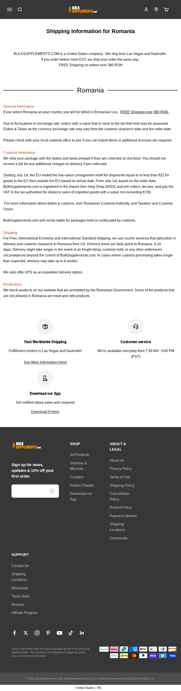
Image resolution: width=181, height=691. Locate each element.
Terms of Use (120, 477)
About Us (117, 460)
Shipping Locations (117, 527)
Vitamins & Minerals (78, 466)
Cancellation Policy (120, 496)
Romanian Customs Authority (106, 203)
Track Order (20, 596)
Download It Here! (45, 412)
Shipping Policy (122, 485)
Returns (17, 604)
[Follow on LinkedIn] (82, 633)
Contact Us (20, 566)
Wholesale (19, 588)
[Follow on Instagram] (37, 633)
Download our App (81, 496)
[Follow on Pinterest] (48, 633)
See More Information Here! (45, 362)
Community (119, 538)
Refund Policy (121, 507)
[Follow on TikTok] (71, 633)
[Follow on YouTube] (59, 633)
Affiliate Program (24, 613)
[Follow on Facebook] (14, 633)
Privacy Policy (121, 469)
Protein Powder (82, 485)
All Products (79, 455)
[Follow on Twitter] (26, 633)
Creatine (76, 477)
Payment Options (123, 516)
